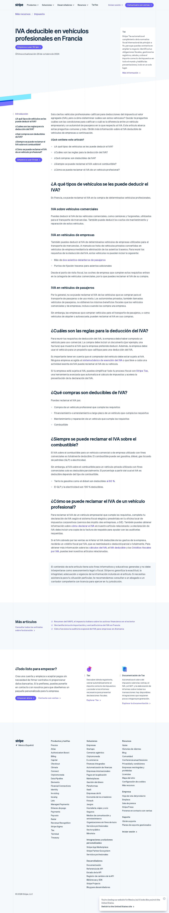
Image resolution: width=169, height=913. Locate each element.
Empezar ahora (24, 698)
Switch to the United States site (116, 906)
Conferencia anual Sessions (134, 760)
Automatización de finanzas (99, 767)
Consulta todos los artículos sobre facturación (29, 629)
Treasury (55, 837)
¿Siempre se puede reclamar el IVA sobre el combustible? (30, 143)
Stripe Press (127, 807)
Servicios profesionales (97, 826)
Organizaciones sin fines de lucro (102, 822)
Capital (54, 760)
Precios (54, 745)
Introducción (21, 113)
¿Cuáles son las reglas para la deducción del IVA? (29, 127)
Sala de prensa (129, 803)
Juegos (90, 804)
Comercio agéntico (95, 752)
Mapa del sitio (128, 778)
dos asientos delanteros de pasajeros (84, 259)
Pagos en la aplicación (97, 774)
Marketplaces (93, 778)
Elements (55, 782)
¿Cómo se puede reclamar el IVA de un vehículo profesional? (31, 150)
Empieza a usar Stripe (28, 47)
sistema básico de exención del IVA (102, 360)
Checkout (55, 763)
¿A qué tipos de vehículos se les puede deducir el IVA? (30, 120)
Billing (53, 756)
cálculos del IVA (98, 547)
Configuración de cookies (134, 781)
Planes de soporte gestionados (136, 825)
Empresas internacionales (98, 771)
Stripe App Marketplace (97, 847)
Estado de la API (94, 872)
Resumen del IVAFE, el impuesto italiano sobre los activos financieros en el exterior (94, 621)
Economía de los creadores (99, 797)
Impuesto (39, 13)
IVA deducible (118, 547)
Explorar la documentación (135, 703)
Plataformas (92, 785)
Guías (124, 745)
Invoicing (55, 793)
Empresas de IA (94, 793)
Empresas (91, 745)
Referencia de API (95, 868)
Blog (124, 752)
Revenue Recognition (61, 822)
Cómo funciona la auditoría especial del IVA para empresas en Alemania (89, 628)
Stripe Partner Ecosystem (98, 850)
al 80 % (111, 480)
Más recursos (22, 13)
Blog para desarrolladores (98, 887)
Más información (130, 72)
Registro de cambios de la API (100, 876)
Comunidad (127, 756)
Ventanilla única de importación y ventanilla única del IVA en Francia (87, 625)
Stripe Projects (93, 883)
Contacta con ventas (48, 698)
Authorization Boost (60, 752)
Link (53, 800)
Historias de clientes (131, 749)
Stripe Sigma (57, 826)
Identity (54, 789)
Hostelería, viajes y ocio (97, 808)
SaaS (89, 789)
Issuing (54, 797)
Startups (91, 749)
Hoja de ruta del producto (133, 796)
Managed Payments (60, 804)
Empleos (126, 799)
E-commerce (92, 760)
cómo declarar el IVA (83, 525)
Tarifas (95, 5)
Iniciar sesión (114, 5)
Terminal (55, 834)
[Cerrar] (164, 899)
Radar (53, 819)
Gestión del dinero (95, 782)
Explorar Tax (93, 700)
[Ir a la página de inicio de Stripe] (18, 741)
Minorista (91, 833)
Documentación (94, 865)
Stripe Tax (142, 370)
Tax (52, 830)
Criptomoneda (57, 774)
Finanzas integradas (96, 763)
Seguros (90, 811)
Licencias (126, 774)
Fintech (90, 800)
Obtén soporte (129, 821)
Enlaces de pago (58, 808)
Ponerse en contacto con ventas (137, 810)
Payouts (54, 815)
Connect (55, 771)
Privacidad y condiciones (133, 763)
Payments (55, 811)
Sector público (93, 829)
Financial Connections (61, 785)
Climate (54, 767)
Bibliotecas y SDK (94, 879)
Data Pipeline (57, 778)
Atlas (53, 749)
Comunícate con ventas (138, 5)
